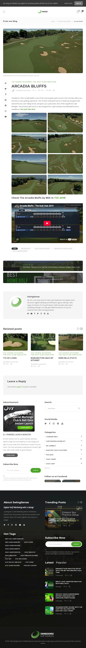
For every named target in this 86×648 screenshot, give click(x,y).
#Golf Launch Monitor (12, 549)
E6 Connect (64, 446)
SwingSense (19, 90)
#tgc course (29, 562)
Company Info (64, 437)
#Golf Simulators (10, 555)
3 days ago (59, 613)
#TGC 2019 (8, 559)
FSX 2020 (64, 455)
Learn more (68, 3)
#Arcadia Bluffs (25, 248)
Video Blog (28, 265)
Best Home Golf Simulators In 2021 (50, 279)
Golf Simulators (55, 277)
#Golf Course (28, 542)
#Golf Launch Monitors (12, 552)
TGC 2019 (59, 198)
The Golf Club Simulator (64, 21)
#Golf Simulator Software (29, 555)
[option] (15, 349)
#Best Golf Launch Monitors (14, 539)
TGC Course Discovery (22, 82)
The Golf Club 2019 (27, 109)
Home (53, 21)
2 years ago (42, 364)
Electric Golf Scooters (64, 450)
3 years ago (14, 362)
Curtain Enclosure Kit (64, 441)
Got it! (78, 3)
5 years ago (26, 90)
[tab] (49, 562)
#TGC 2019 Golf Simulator (13, 562)
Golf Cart (64, 463)
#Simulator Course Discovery (63, 248)
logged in (19, 387)
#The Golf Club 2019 (30, 565)
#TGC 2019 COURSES (21, 559)
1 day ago (58, 586)
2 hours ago (51, 525)
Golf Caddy (64, 459)
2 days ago (59, 601)
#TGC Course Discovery (20, 251)
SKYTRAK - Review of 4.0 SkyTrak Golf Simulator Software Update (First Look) (51, 267)
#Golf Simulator (30, 552)
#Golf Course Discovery (42, 248)
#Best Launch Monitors (12, 542)
